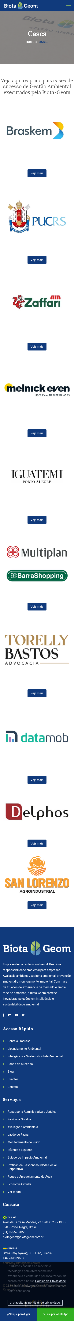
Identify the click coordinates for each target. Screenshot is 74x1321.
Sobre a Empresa (19, 1041)
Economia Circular (19, 1184)
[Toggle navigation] (68, 6)
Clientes (13, 1079)
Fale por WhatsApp (56, 1314)
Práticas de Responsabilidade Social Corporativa (32, 1167)
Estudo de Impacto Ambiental (27, 1157)
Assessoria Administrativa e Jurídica (32, 1111)
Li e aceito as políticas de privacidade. (35, 1302)
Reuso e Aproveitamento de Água (30, 1176)
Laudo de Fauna (18, 1134)
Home (30, 42)
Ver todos (14, 1192)
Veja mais (37, 173)
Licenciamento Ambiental (24, 1049)
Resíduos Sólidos (19, 1119)
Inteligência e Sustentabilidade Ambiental (35, 1056)
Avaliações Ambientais (23, 1127)
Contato (13, 1087)
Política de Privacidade (50, 1281)
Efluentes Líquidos (20, 1150)
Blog (11, 1071)
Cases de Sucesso (20, 1064)
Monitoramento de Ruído (24, 1142)
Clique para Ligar (20, 1314)
